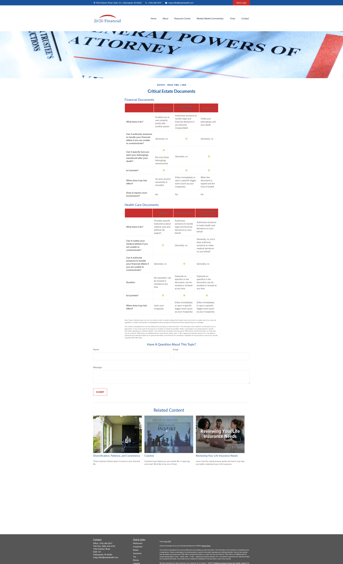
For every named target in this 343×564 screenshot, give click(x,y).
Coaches (149, 456)
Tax (134, 556)
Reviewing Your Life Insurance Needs (217, 456)
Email (175, 349)
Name (96, 349)
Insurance (137, 553)
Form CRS (167, 541)
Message (97, 367)
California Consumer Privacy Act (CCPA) (227, 563)
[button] (153, 18)
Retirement (137, 543)
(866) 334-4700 (108, 546)
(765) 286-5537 (155, 2)
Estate (135, 550)
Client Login (241, 2)
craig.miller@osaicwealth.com (180, 2)
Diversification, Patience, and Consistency (116, 456)
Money (136, 560)
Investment (137, 546)
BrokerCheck (206, 546)
